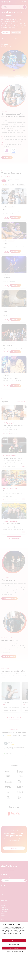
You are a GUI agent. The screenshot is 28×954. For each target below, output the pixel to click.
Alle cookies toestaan (14, 948)
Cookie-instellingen (14, 944)
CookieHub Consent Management (16, 951)
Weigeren (14, 940)
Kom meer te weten (6, 937)
